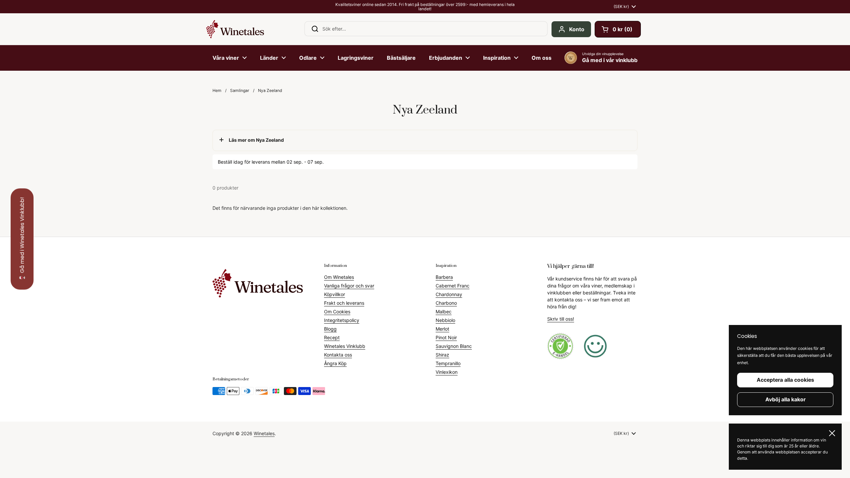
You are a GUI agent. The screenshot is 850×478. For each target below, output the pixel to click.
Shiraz (442, 355)
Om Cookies (337, 311)
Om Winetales (339, 277)
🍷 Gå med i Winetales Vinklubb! (22, 239)
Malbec (444, 311)
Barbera (444, 277)
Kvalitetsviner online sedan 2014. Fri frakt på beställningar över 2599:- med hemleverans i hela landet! (425, 6)
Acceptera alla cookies (785, 380)
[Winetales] (235, 29)
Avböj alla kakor (785, 399)
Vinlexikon (447, 372)
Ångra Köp (335, 363)
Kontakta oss (338, 355)
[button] (618, 29)
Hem (216, 90)
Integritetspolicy (341, 320)
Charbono (446, 303)
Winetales (264, 433)
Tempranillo (448, 363)
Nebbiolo (445, 320)
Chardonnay (449, 294)
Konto (576, 29)
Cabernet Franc (452, 285)
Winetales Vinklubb (344, 346)
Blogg (330, 329)
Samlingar (239, 90)
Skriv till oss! (560, 319)
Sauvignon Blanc (454, 346)
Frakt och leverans (344, 303)
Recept (332, 337)
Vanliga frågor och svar (349, 285)
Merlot (442, 329)
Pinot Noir (446, 337)
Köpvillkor (334, 294)
